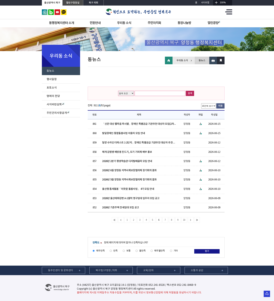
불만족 (142, 250)
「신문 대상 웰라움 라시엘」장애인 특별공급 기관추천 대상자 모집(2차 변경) (141, 123)
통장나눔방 (184, 23)
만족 (115, 250)
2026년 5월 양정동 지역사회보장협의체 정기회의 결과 (129, 179)
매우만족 (100, 250)
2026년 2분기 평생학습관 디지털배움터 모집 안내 (127, 161)
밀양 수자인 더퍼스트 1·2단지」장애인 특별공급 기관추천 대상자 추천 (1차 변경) (142, 142)
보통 (128, 250)
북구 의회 (93, 2)
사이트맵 (205, 2)
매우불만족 (159, 250)
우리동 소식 (124, 23)
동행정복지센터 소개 (61, 23)
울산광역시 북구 (52, 2)
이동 (220, 105)
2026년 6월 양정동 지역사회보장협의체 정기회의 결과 (129, 170)
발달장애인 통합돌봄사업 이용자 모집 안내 (123, 133)
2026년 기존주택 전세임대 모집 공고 (120, 207)
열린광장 (213, 23)
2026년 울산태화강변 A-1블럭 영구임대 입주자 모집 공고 (130, 198)
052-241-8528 (156, 285)
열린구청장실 (72, 2)
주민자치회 (154, 23)
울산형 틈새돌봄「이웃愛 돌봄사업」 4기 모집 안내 (128, 189)
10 (184, 220)
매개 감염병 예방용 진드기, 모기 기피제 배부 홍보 (127, 152)
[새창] (44, 10)
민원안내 (95, 23)
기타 (176, 250)
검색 (190, 93)
